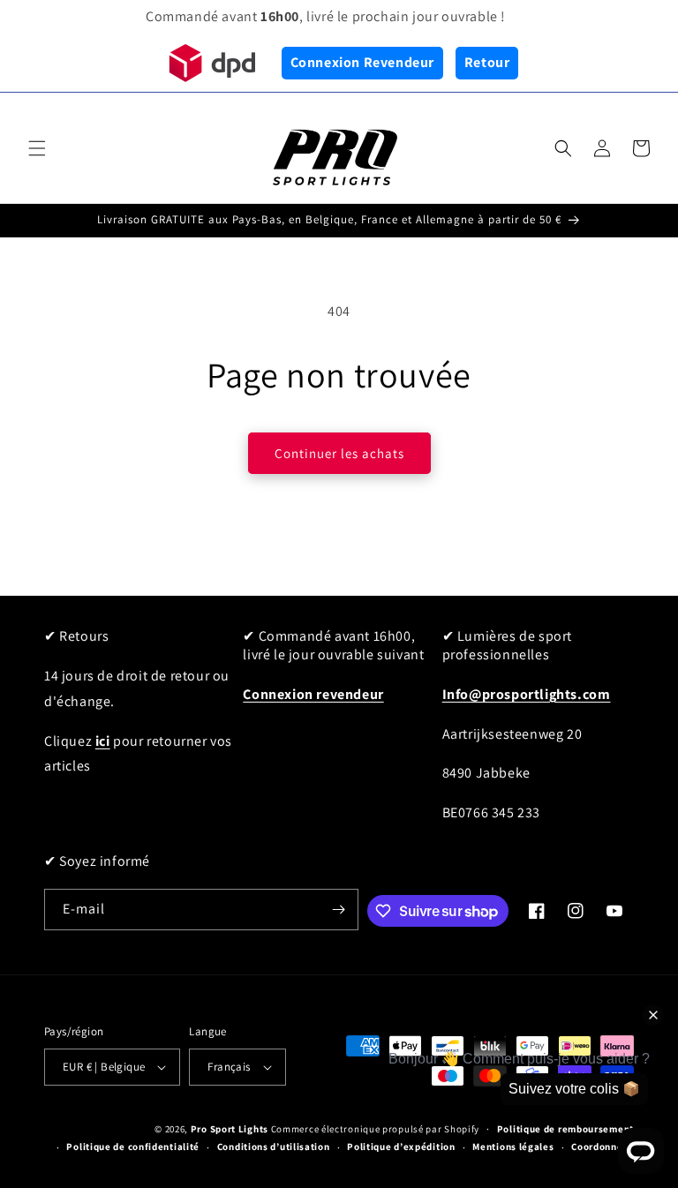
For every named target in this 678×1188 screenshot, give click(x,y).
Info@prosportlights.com (526, 694)
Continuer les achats (339, 453)
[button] (37, 148)
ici (102, 741)
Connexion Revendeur (362, 62)
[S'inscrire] (338, 909)
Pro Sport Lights (229, 1129)
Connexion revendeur (313, 694)
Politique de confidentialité (133, 1146)
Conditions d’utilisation (273, 1146)
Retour (487, 62)
